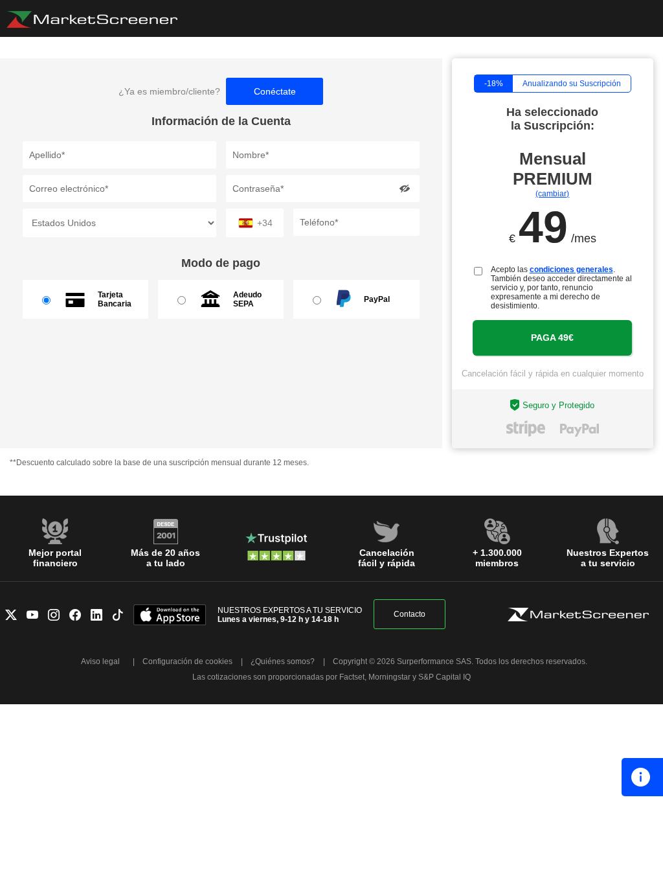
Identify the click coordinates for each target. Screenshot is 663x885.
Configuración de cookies (187, 661)
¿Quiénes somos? (283, 661)
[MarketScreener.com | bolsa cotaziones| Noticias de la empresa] (91, 19)
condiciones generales (571, 269)
